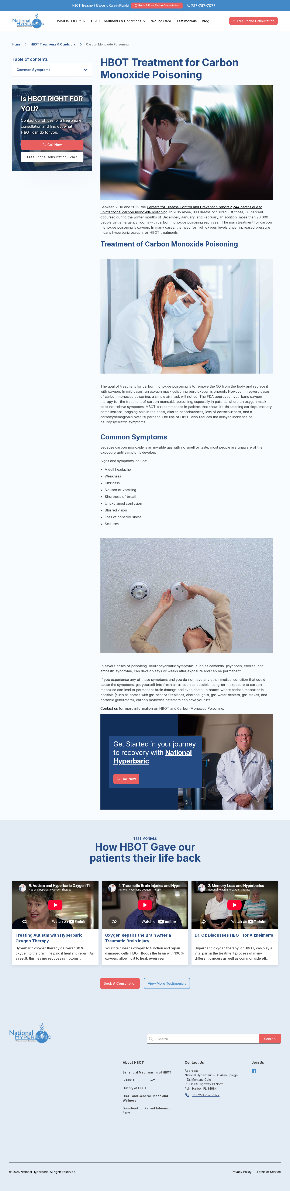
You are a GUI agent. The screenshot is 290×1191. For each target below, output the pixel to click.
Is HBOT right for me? (139, 1080)
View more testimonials (167, 983)
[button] (71, 21)
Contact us (109, 708)
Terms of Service (269, 1172)
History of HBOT (135, 1088)
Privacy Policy (242, 1172)
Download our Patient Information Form (148, 1110)
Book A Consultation (120, 983)
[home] (32, 21)
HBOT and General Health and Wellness (145, 1098)
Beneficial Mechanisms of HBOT (147, 1072)
